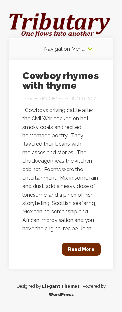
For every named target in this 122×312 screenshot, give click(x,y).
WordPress (61, 294)
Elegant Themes (61, 286)
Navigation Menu (64, 49)
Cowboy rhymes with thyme (60, 80)
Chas (55, 98)
